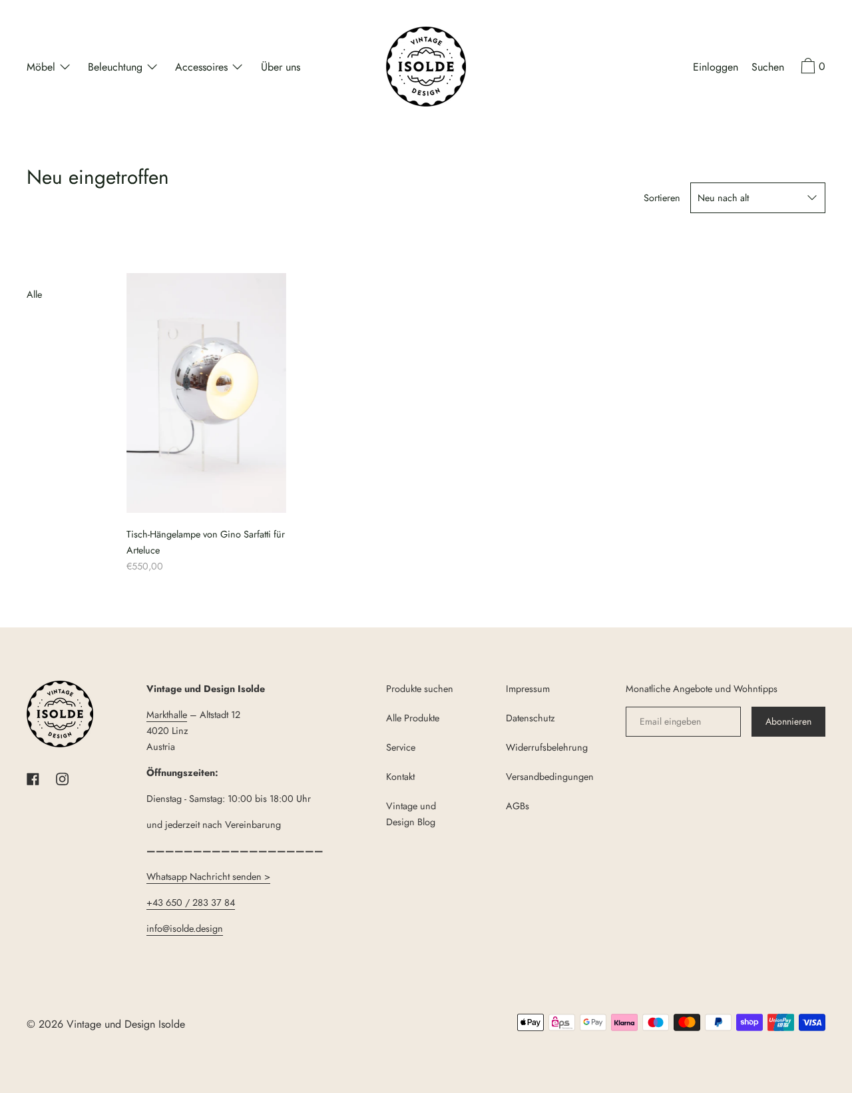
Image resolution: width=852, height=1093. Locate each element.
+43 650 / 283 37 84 (190, 902)
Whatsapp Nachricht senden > (208, 876)
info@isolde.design (184, 928)
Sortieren (662, 197)
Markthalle (166, 714)
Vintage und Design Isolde (126, 1024)
